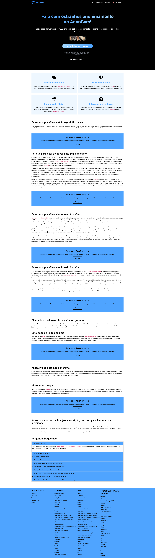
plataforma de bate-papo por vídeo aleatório (69, 446)
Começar (77, 144)
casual (96, 179)
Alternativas (58, 490)
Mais (79, 490)
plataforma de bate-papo (94, 271)
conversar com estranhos (65, 86)
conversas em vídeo (58, 111)
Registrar (107, 2)
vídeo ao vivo (92, 220)
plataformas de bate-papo (62, 161)
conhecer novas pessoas (70, 275)
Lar (92, 2)
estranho (71, 328)
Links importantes (37, 490)
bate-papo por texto (90, 336)
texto (43, 336)
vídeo (112, 86)
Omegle (48, 389)
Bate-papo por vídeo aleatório (39, 218)
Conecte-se (99, 2)
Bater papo (40, 29)
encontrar (46, 165)
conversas (112, 109)
